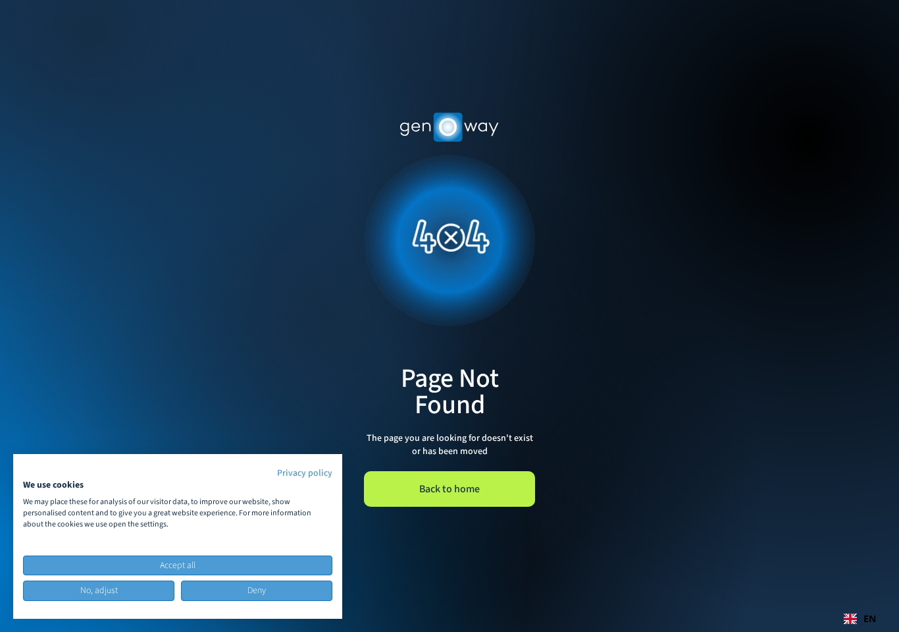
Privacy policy (304, 473)
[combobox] (860, 619)
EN (869, 618)
